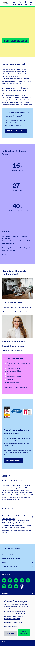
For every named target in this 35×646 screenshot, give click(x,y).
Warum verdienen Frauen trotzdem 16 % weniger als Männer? (17, 242)
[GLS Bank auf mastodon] (10, 580)
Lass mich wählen (10, 626)
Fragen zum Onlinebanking (11, 558)
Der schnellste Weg (8, 554)
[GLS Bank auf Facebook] (10, 586)
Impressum (18, 622)
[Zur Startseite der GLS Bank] (6, 3)
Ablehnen (10, 633)
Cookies (18, 614)
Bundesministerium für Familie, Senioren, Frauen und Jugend (16, 517)
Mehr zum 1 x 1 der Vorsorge (15, 387)
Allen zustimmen (24, 632)
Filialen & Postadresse (9, 566)
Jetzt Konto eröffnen (13, 460)
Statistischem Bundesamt (14, 485)
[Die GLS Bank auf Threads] (22, 580)
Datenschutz (8, 622)
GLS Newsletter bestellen (16, 131)
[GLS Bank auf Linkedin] (28, 580)
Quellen (4, 255)
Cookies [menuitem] (4, 642)
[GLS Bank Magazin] (4, 580)
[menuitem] (14, 3)
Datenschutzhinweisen (12, 618)
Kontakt (4, 562)
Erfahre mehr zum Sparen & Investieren (16, 312)
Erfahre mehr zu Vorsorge (11, 351)
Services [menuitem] (5, 593)
